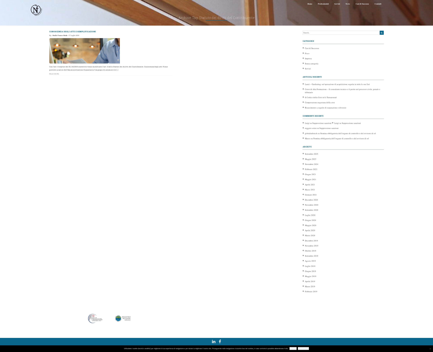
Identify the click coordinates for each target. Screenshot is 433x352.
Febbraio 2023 (311, 169)
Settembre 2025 (311, 154)
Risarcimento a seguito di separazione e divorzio (325, 107)
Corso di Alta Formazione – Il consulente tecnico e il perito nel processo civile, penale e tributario (342, 91)
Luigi (336, 123)
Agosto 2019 (310, 261)
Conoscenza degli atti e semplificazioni (72, 31)
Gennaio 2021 (311, 194)
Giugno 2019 (310, 271)
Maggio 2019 (310, 276)
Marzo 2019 (310, 286)
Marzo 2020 (310, 235)
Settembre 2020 (311, 210)
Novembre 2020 (311, 205)
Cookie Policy (303, 348)
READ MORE (54, 74)
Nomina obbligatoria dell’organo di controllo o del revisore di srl (348, 133)
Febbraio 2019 (311, 291)
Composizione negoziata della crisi (320, 102)
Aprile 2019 (310, 281)
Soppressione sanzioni (322, 123)
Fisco (307, 53)
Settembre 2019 (311, 256)
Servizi (308, 68)
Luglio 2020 (310, 215)
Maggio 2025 (310, 159)
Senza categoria (311, 63)
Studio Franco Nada (60, 35)
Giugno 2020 (310, 220)
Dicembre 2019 (311, 240)
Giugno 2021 (310, 174)
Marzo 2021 (310, 189)
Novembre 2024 (311, 164)
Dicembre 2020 (311, 200)
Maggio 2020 (310, 225)
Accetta (293, 348)
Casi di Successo (312, 48)
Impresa (308, 58)
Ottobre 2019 (310, 250)
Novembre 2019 (311, 245)
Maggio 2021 (310, 179)
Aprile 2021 (310, 184)
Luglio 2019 (310, 266)
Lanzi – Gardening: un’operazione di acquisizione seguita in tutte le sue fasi (337, 84)
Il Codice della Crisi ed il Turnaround (321, 97)
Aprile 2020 (310, 230)
